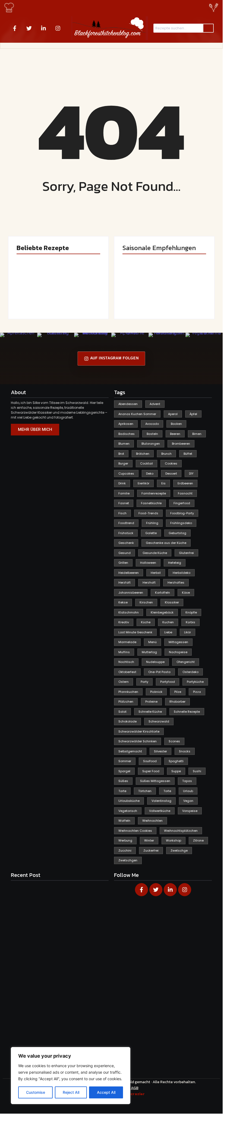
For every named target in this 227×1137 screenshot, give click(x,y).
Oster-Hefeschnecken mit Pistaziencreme (79, 292)
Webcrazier (134, 1094)
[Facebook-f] (14, 28)
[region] (70, 1075)
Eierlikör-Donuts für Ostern (137, 294)
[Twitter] (29, 28)
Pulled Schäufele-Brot (185, 297)
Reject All (71, 1092)
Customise (35, 1092)
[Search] (208, 28)
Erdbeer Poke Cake (34, 297)
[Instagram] (57, 28)
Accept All (106, 1092)
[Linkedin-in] (43, 28)
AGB (134, 1088)
